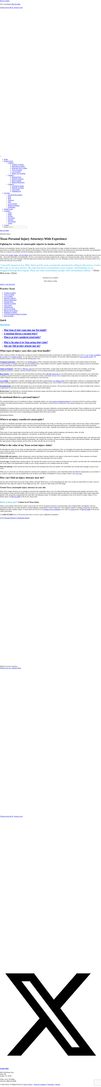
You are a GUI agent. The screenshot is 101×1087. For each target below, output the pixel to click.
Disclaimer (50, 1084)
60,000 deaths (32, 362)
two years (79, 473)
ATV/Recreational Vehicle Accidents (15, 314)
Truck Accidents (9, 294)
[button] (50, 1064)
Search (6, 227)
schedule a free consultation (52, 509)
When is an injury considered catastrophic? (22, 337)
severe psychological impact (61, 401)
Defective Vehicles (10, 298)
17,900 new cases (26, 369)
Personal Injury (8, 302)
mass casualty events (86, 357)
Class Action (8, 305)
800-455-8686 (15, 4)
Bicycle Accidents (9, 309)
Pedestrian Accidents (10, 312)
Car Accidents (8, 296)
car (87, 355)
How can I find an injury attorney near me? (22, 345)
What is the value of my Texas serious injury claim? (26, 342)
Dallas (16, 255)
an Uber (4, 357)
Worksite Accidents (10, 303)
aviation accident (16, 357)
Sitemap (57, 1084)
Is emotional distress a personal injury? (21, 333)
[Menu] (1, 156)
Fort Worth (24, 255)
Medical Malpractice (10, 300)
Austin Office (4, 1068)
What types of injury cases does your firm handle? (25, 330)
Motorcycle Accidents (11, 311)
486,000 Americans (52, 374)
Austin (11, 255)
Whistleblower (8, 307)
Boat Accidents (8, 316)
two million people (59, 381)
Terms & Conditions (40, 1084)
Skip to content (4, 1)
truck (91, 355)
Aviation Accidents (10, 293)
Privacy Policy (28, 1084)
